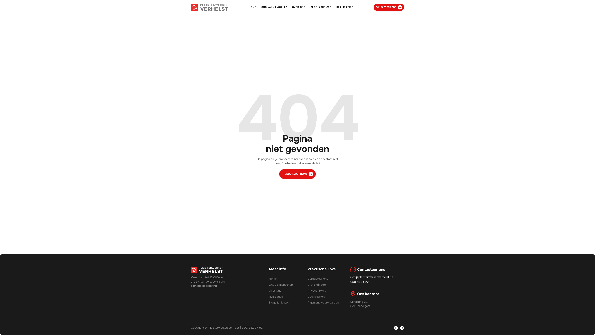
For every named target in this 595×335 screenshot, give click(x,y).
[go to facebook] (396, 328)
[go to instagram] (402, 328)
